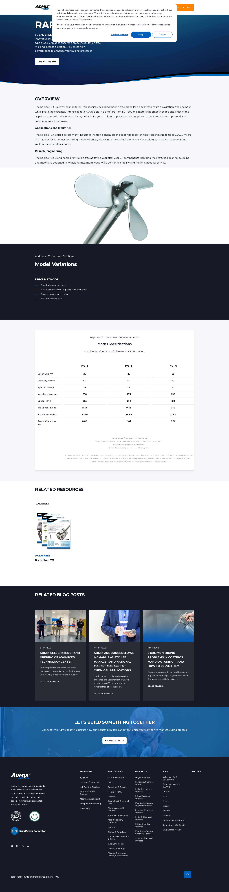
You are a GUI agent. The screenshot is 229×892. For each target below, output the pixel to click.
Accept (141, 34)
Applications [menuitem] (115, 772)
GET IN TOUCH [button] (184, 7)
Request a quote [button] (47, 61)
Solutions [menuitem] (86, 772)
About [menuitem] (167, 772)
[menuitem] (84, 777)
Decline (162, 34)
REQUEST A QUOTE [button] (114, 740)
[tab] (42, 504)
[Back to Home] (42, 7)
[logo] (20, 776)
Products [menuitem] (141, 772)
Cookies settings (119, 34)
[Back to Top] (187, 874)
